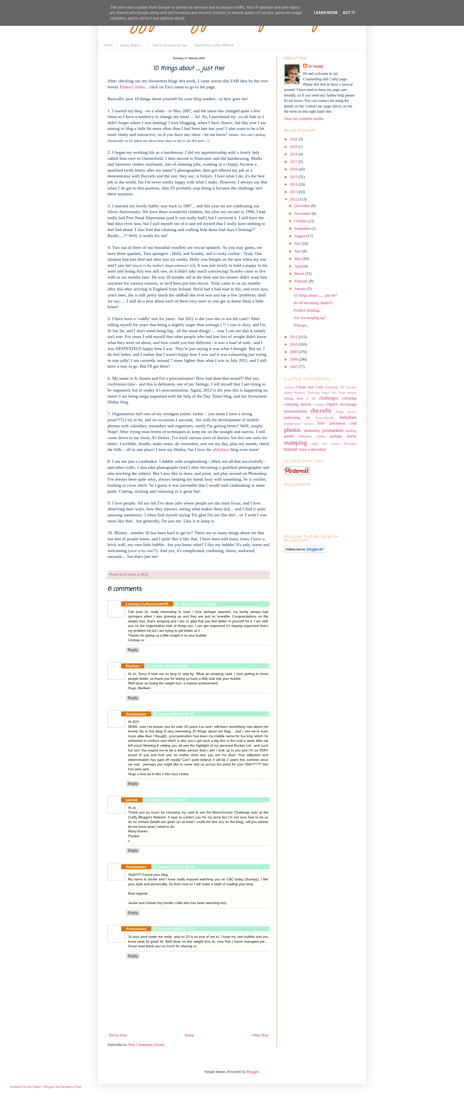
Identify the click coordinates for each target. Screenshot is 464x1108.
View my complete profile (304, 119)
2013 (294, 192)
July (298, 243)
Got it (349, 12)
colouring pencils (297, 404)
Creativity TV (334, 387)
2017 (294, 162)
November (303, 213)
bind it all (306, 398)
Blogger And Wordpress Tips (62, 1086)
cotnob (132, 800)
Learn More (326, 12)
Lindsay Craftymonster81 (147, 604)
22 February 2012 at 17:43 (174, 929)
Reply (133, 650)
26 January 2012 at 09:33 (164, 800)
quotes (289, 436)
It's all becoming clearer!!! (313, 303)
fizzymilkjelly (325, 418)
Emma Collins (132, 86)
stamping (295, 442)
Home (108, 45)
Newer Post (118, 1035)
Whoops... (301, 325)
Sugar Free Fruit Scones (339, 392)
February (301, 281)
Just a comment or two (169, 45)
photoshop (312, 430)
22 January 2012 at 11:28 (195, 604)
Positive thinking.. (307, 310)
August (300, 236)
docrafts (321, 410)
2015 (294, 177)
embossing (292, 417)
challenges (328, 397)
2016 (294, 169)
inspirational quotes (298, 423)
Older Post (260, 1035)
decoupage (348, 404)
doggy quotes (346, 411)
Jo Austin (315, 66)
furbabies (348, 417)
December (302, 206)
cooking (318, 404)
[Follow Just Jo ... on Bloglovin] (305, 551)
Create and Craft (309, 387)
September (303, 228)
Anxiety (289, 387)
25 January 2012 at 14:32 (173, 714)
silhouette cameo (312, 436)
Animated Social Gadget (26, 1086)
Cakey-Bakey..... (132, 45)
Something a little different (214, 45)
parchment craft (342, 423)
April (298, 266)
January (300, 289)
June (298, 251)
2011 (294, 337)
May (298, 259)
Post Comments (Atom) (146, 1045)
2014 (294, 184)
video (302, 449)
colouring (349, 398)
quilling (351, 431)
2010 (294, 344)
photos (292, 429)
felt (308, 418)
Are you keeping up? (310, 318)
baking (288, 398)
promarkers (332, 430)
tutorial (290, 449)
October (301, 221)
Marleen (132, 666)
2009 (294, 352)
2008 (294, 359)
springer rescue (343, 436)
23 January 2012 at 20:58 (166, 666)
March (299, 274)
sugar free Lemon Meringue (334, 443)
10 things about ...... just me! (315, 295)
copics (332, 404)
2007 (294, 367)
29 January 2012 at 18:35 (173, 867)
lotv (321, 423)
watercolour (317, 449)
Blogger (252, 1072)
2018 (294, 154)
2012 (294, 199)
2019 (294, 147)
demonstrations (295, 411)
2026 (294, 139)
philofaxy (222, 449)
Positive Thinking (306, 392)
